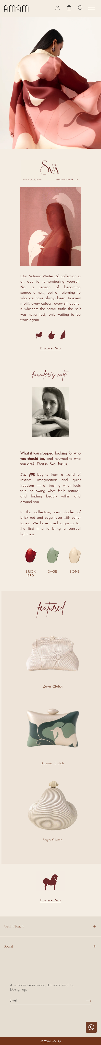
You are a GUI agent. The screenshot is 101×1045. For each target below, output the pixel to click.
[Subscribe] (88, 1001)
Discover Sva (50, 348)
